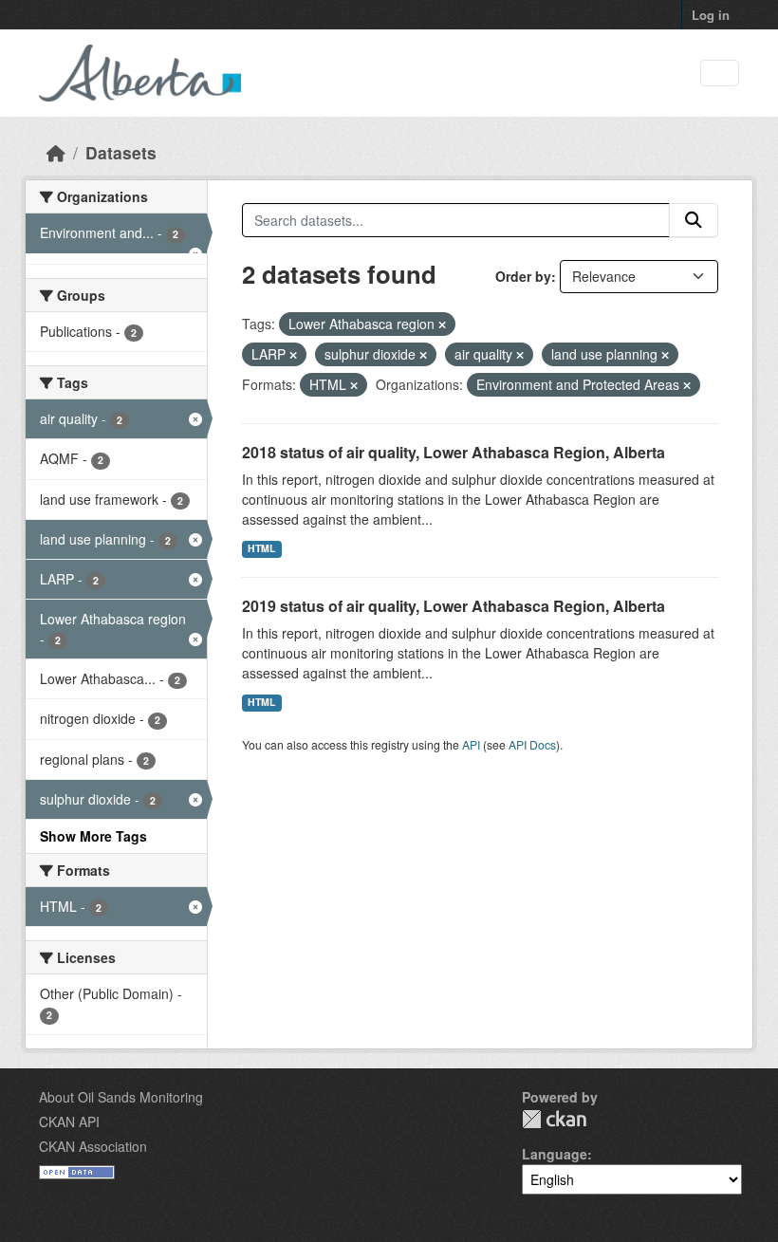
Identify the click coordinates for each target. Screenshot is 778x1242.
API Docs (532, 744)
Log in (711, 15)
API (471, 744)
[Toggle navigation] (719, 73)
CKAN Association (93, 1146)
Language (554, 1153)
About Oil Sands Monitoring (121, 1096)
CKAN (554, 1119)
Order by (523, 276)
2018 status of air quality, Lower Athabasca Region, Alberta (453, 452)
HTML (261, 548)
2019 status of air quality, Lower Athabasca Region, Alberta (453, 606)
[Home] (55, 152)
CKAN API (69, 1121)
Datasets (121, 152)
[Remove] (442, 324)
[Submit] (693, 220)
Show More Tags (93, 835)
